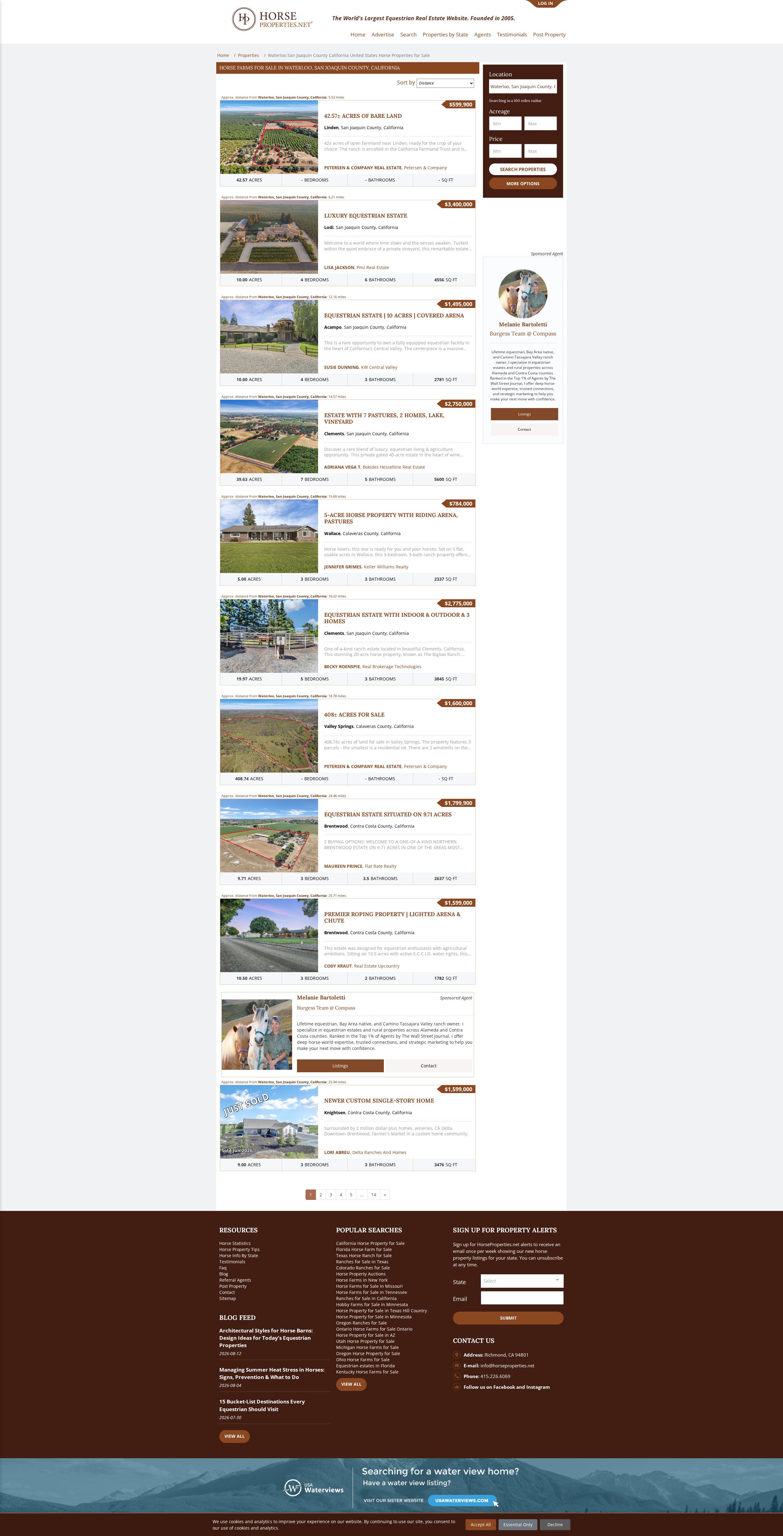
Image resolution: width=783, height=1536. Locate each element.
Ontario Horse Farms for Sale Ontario (374, 1329)
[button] (348, 68)
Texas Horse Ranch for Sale (364, 1255)
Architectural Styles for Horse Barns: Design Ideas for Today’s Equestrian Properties (266, 1338)
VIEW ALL (235, 1436)
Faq (223, 1268)
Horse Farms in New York (362, 1280)
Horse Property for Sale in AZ (365, 1335)
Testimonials (512, 34)
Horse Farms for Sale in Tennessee (371, 1292)
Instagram (538, 1387)
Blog (223, 1274)
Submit (508, 1318)
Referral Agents (235, 1280)
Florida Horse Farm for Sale (364, 1249)
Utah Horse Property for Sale (365, 1341)
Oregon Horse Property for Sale (368, 1353)
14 (373, 1194)
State (459, 1282)
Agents (482, 34)
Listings (340, 1066)
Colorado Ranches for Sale (363, 1268)
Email (460, 1298)
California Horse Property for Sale (370, 1243)
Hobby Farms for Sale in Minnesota (372, 1304)
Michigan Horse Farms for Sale (367, 1347)
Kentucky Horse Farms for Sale (367, 1372)
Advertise (383, 34)
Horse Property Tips (239, 1249)
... (362, 1194)
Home (358, 34)
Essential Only (518, 1524)
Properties (248, 55)
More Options (523, 183)
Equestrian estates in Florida (365, 1366)
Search (408, 34)
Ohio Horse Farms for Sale (363, 1359)
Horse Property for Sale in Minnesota (374, 1317)
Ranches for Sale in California (366, 1298)
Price (496, 138)
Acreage (499, 111)
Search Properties (523, 169)
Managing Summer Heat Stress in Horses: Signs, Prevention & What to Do (272, 1373)
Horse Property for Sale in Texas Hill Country (381, 1310)
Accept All (481, 1524)
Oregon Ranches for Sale (361, 1323)
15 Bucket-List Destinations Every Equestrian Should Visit (262, 1405)
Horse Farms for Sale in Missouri (369, 1286)
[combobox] (522, 1281)
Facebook (504, 1387)
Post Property (549, 34)
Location (500, 74)
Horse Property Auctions (361, 1274)
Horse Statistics (235, 1243)
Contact (428, 1066)
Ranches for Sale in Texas (362, 1261)
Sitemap (227, 1298)
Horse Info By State (238, 1255)
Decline (555, 1524)
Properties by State (445, 34)
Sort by (406, 82)
